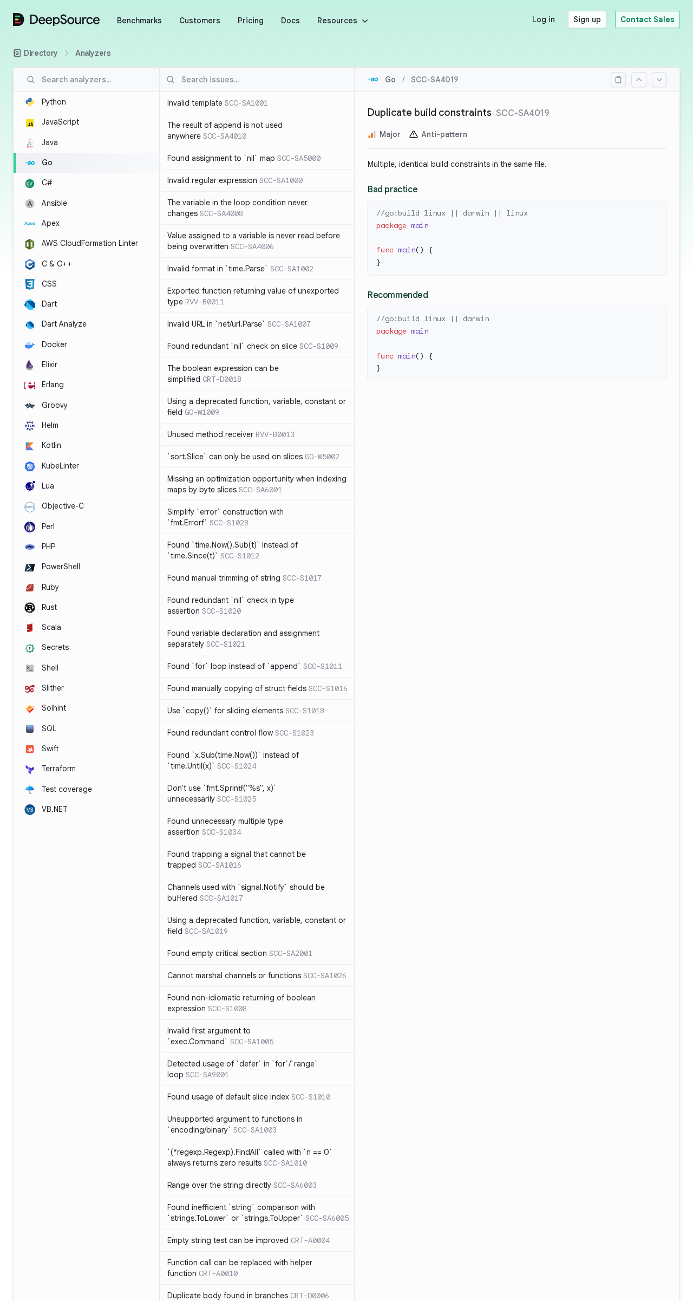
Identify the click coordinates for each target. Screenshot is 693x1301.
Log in (543, 19)
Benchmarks (139, 20)
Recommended (398, 295)
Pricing (251, 20)
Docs (290, 20)
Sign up (587, 19)
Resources (337, 20)
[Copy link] (618, 80)
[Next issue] (659, 80)
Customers (199, 20)
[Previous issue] (639, 80)
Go (390, 79)
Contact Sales (647, 19)
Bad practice (392, 189)
